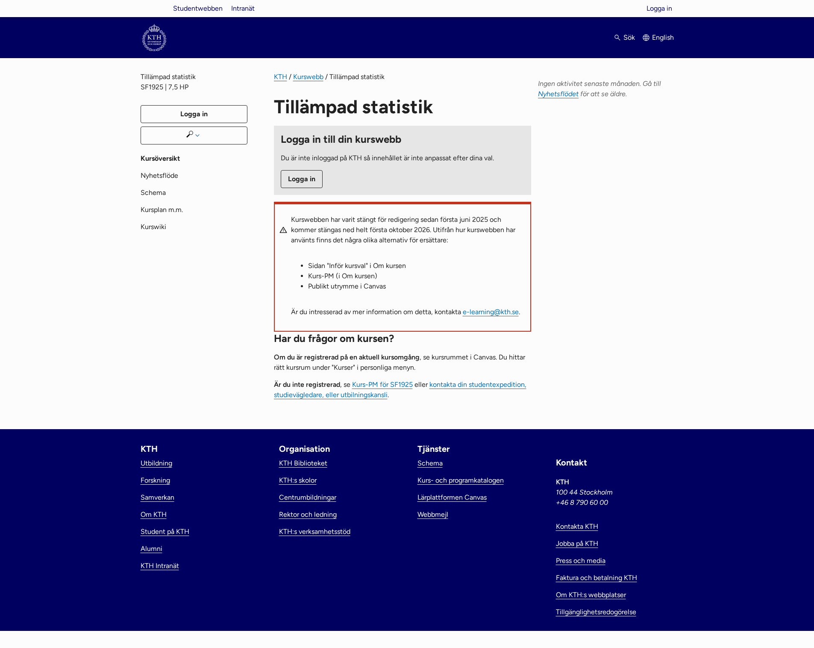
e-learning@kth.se (491, 312)
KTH (280, 77)
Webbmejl (432, 514)
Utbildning (156, 463)
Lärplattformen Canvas (452, 497)
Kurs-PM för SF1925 (382, 384)
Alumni (151, 549)
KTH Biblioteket (303, 463)
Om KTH (154, 514)
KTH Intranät (160, 566)
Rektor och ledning (308, 514)
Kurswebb (308, 77)
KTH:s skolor (298, 480)
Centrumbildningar (307, 497)
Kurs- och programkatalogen (460, 480)
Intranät (243, 8)
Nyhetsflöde (159, 175)
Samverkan (157, 497)
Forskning (155, 480)
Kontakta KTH (577, 526)
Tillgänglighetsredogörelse (596, 612)
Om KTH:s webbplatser (591, 595)
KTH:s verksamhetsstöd (314, 531)
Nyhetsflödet (558, 94)
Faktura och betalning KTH (596, 578)
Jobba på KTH (577, 543)
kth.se (154, 8)
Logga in (659, 8)
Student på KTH (165, 531)
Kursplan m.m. (162, 210)
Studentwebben (198, 8)
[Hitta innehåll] (194, 135)
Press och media (580, 561)
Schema (153, 193)
